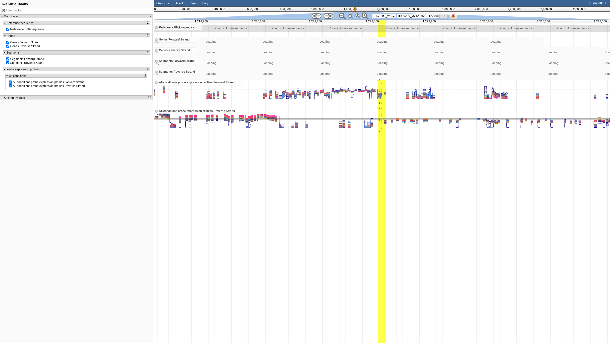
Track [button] (179, 3)
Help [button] (205, 3)
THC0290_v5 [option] (381, 16)
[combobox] (418, 16)
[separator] (153, 171)
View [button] (193, 3)
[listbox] (384, 16)
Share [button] (602, 3)
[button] (443, 16)
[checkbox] (454, 17)
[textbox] (418, 16)
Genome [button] (162, 3)
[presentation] (393, 16)
